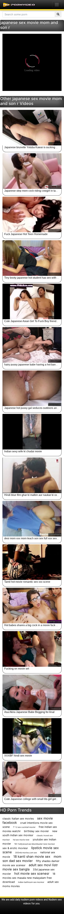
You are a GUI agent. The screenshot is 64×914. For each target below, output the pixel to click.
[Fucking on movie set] (32, 649)
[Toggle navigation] (56, 4)
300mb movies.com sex (26, 852)
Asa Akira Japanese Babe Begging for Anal (29, 712)
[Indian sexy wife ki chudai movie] (32, 431)
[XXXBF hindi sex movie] (32, 736)
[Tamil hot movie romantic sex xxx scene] (32, 562)
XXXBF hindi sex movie (18, 755)
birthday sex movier (36, 831)
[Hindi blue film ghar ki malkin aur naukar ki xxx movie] (32, 475)
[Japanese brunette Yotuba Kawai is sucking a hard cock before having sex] (32, 127)
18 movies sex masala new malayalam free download (28, 877)
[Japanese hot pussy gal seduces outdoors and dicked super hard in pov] (32, 388)
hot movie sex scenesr (31, 873)
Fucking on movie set (16, 668)
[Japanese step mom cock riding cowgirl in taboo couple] (32, 171)
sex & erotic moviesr (15, 848)
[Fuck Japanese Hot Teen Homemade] (32, 214)
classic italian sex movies (18, 818)
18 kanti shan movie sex (31, 857)
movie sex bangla (16, 869)
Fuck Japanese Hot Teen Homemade (26, 234)
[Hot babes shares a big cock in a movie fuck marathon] (32, 605)
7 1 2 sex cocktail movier (24, 827)
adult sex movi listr (43, 865)
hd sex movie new (21, 839)
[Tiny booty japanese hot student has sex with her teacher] (32, 258)
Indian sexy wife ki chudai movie (23, 451)
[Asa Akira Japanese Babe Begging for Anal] (32, 692)
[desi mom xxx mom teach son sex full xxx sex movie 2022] (32, 518)
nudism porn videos (32, 899)
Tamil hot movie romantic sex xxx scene (27, 581)
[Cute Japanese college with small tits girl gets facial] (32, 779)
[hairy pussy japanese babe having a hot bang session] (32, 345)
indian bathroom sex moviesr (31, 882)
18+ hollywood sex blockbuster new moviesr (34, 844)
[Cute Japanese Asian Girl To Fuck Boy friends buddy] (32, 301)
